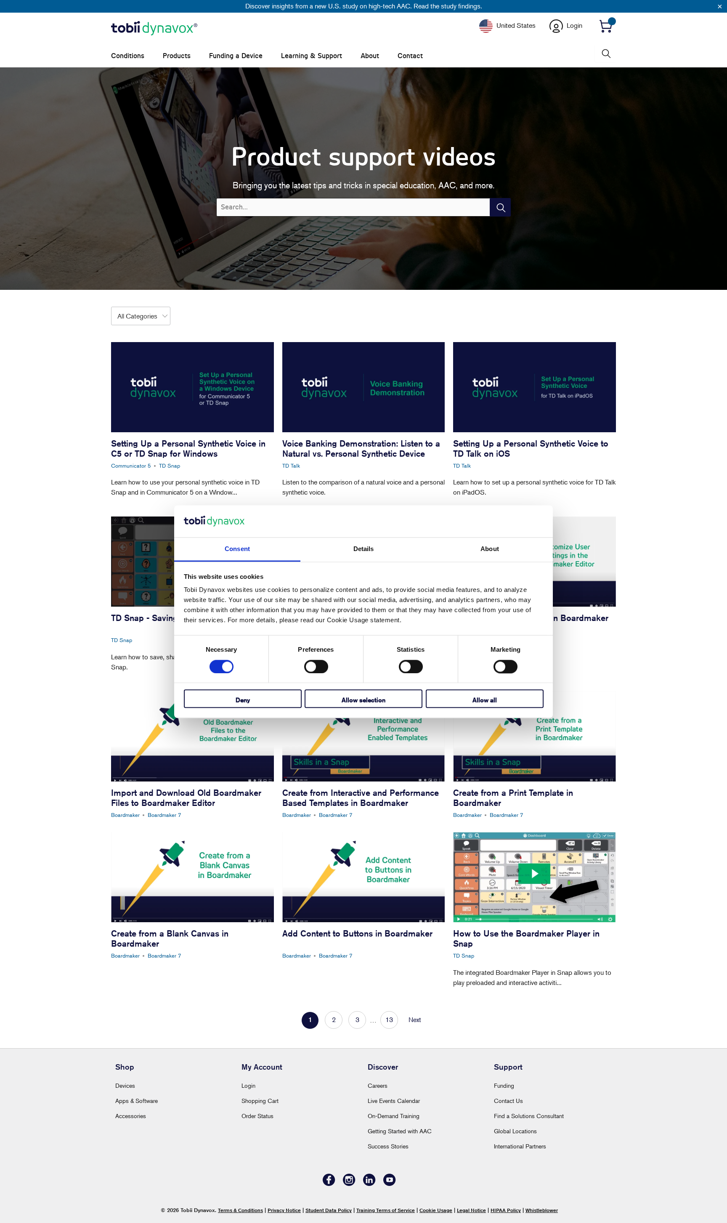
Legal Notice (471, 1210)
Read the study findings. (448, 6)
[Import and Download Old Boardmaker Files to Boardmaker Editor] (192, 736)
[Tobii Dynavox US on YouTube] (389, 1183)
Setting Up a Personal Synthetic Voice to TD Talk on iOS (530, 448)
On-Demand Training (393, 1115)
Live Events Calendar (394, 1100)
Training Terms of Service (385, 1210)
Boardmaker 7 (164, 814)
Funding (504, 1085)
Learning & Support (311, 56)
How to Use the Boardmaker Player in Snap (526, 938)
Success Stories (388, 1146)
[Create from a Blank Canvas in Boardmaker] (192, 877)
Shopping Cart (260, 1100)
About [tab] (489, 549)
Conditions (127, 56)
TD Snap (169, 465)
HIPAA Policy (506, 1210)
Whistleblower (541, 1210)
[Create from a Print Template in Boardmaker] (534, 736)
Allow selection (363, 700)
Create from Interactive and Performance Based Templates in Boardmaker (360, 797)
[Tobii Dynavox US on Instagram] (349, 1183)
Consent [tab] (237, 549)
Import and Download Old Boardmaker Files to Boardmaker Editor (186, 797)
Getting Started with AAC (400, 1131)
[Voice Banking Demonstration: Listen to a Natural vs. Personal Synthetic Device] (363, 387)
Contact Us (508, 1100)
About (370, 56)
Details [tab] (363, 549)
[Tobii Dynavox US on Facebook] (329, 1183)
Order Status (257, 1115)
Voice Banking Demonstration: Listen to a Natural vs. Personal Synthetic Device (361, 448)
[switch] (316, 666)
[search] (605, 53)
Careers (377, 1085)
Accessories (130, 1115)
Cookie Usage (435, 1210)
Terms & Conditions (240, 1210)
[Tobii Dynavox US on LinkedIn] (369, 1183)
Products (177, 56)
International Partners (520, 1146)
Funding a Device (236, 56)
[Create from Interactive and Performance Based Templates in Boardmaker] (363, 736)
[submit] (500, 207)
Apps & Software (136, 1100)
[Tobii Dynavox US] (154, 28)
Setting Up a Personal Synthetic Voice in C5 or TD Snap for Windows (188, 448)
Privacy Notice (284, 1210)
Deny (243, 700)
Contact (410, 56)
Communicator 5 (131, 465)
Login (248, 1085)
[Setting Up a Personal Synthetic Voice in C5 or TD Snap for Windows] (192, 387)
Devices (125, 1085)
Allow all (484, 700)
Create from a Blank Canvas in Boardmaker (169, 938)
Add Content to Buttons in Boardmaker (357, 933)
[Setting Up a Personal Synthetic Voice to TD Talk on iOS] (534, 387)
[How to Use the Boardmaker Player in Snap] (534, 877)
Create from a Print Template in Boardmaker (513, 797)
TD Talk (291, 465)
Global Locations (515, 1131)
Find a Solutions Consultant (529, 1115)
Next (415, 1019)
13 (389, 1019)
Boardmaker (125, 814)
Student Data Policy (328, 1210)
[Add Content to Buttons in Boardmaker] (363, 877)
